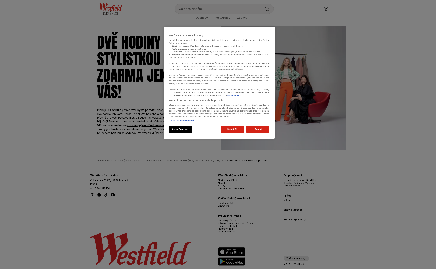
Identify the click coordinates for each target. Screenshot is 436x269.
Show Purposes (180, 129)
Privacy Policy (234, 95)
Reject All (232, 129)
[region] (219, 83)
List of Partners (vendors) (181, 120)
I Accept (258, 129)
